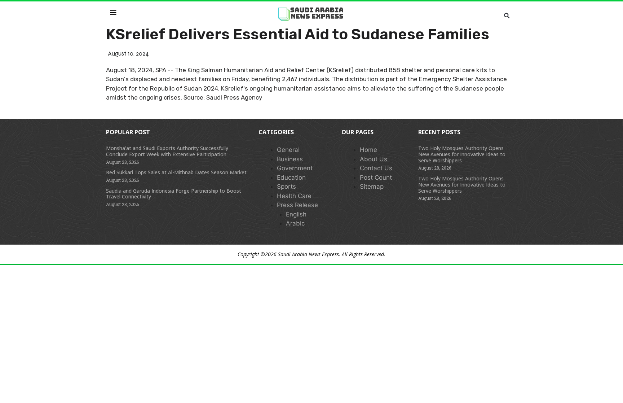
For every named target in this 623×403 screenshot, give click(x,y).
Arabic (295, 223)
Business (290, 159)
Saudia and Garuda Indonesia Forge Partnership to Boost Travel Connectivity (173, 193)
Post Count (376, 177)
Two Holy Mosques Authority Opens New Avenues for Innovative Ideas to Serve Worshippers (461, 154)
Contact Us (376, 168)
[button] (506, 15)
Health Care (294, 196)
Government (295, 168)
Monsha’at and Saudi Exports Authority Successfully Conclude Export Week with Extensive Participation (167, 151)
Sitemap (372, 186)
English (296, 214)
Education (291, 177)
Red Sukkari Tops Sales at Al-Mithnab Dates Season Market (176, 172)
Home (368, 149)
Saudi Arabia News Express (308, 254)
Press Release (297, 205)
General (288, 149)
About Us (373, 159)
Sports (286, 186)
